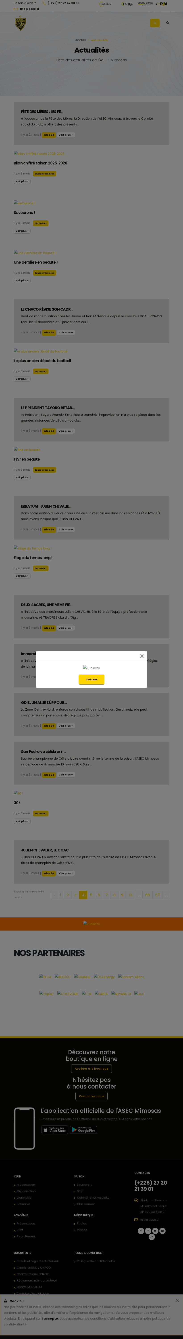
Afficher (92, 679)
